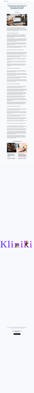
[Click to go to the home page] (6, 1)
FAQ (21, 1)
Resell (19, 1)
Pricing (16, 1)
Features (14, 1)
